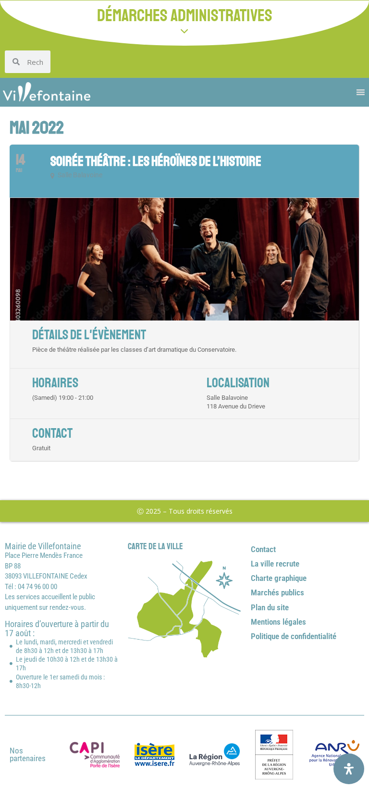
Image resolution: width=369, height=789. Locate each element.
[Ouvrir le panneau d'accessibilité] (348, 768)
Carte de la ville (155, 546)
